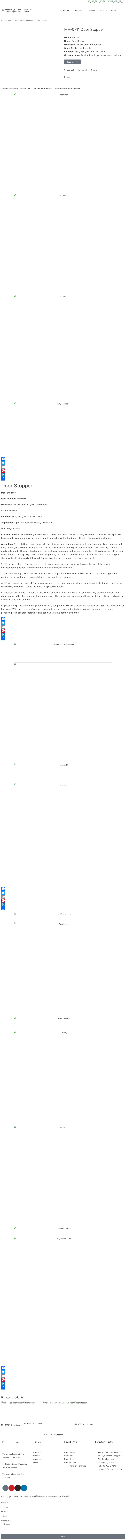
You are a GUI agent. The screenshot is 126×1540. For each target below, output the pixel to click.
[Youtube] (12, 1488)
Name (4, 1502)
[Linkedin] (24, 1488)
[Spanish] (121, 2)
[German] (105, 2)
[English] (97, 2)
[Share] (63, 479)
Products (70, 1442)
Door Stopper (26, 20)
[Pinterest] (63, 471)
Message (5, 1520)
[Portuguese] (113, 2)
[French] (101, 2)
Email (3, 1511)
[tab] (9, 88)
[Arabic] (90, 2)
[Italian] (109, 2)
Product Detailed (10, 88)
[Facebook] (63, 459)
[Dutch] (93, 2)
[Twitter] (63, 463)
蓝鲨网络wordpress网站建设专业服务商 (52, 1496)
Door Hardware (14, 20)
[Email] (63, 467)
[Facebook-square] (5, 1488)
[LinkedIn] (63, 475)
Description (25, 88)
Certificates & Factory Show (67, 88)
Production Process (43, 88)
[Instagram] (18, 1488)
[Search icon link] (121, 10)
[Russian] (117, 2)
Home (3, 20)
